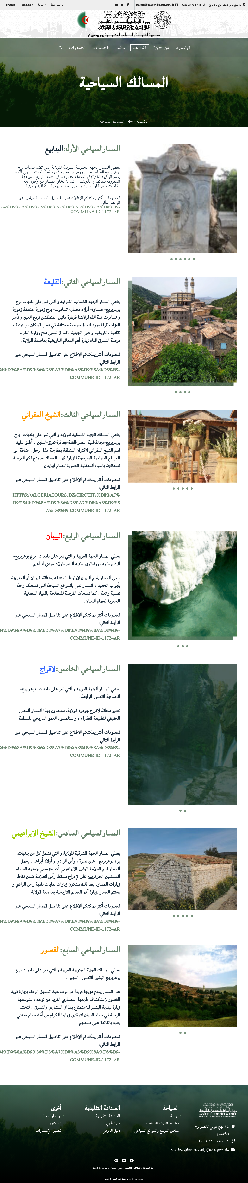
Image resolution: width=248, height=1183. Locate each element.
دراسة (174, 1083)
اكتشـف (139, 47)
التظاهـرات (77, 48)
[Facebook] (128, 4)
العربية (41, 5)
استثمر (121, 48)
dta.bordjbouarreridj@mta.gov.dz (155, 5)
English (26, 5)
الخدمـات (101, 48)
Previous (243, 201)
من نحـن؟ (161, 48)
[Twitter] (122, 4)
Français (10, 5)
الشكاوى (55, 1090)
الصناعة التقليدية (108, 1083)
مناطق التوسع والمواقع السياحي (156, 1097)
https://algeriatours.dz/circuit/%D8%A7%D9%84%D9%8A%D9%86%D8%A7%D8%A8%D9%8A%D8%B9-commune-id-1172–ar (66, 491)
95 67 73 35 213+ (191, 5)
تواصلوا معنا (57, 5)
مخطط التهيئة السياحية (162, 1090)
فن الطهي (113, 1090)
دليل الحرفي (111, 1097)
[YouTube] (116, 4)
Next (233, 201)
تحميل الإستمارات (48, 1097)
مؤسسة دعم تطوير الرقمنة (116, 1145)
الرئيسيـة (183, 48)
